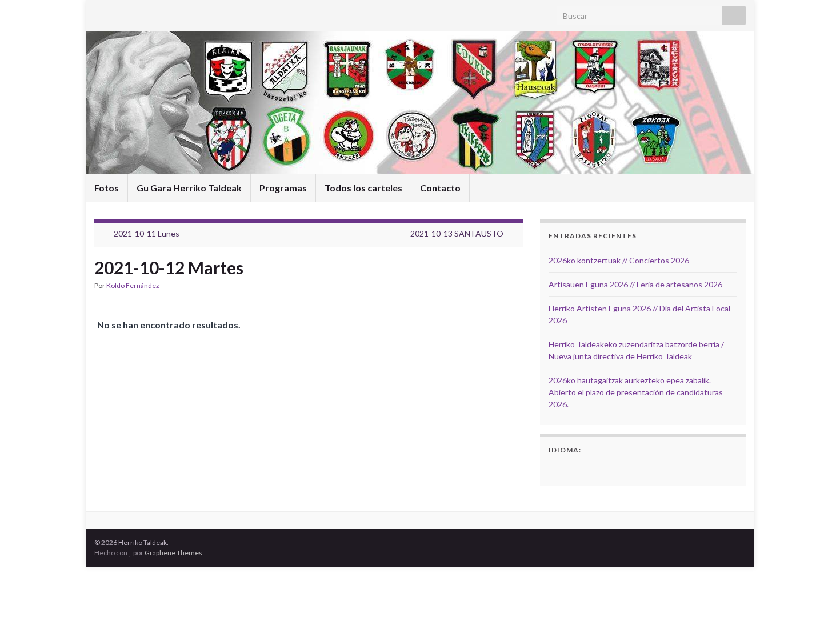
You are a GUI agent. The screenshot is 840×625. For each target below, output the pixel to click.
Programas (283, 187)
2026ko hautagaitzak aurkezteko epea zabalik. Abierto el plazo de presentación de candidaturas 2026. (636, 392)
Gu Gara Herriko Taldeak (189, 187)
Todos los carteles (363, 187)
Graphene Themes (173, 552)
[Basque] (570, 468)
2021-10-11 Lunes (146, 233)
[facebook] (99, 12)
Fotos (106, 187)
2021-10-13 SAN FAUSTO (456, 233)
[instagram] (118, 12)
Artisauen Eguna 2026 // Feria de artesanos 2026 (635, 284)
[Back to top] (814, 599)
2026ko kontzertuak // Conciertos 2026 (619, 260)
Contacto (440, 187)
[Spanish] (555, 468)
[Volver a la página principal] (420, 102)
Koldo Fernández (132, 285)
